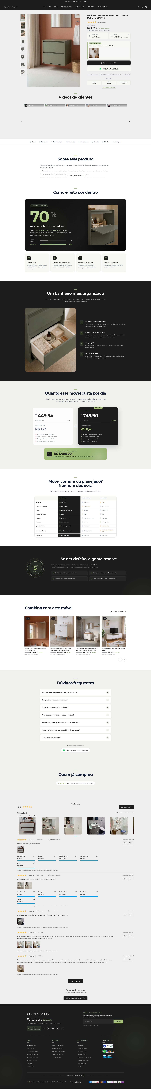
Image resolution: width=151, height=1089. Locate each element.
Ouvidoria (29, 1064)
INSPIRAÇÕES (79, 6)
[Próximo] (124, 659)
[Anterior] (120, 659)
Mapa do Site (30, 1067)
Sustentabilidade (82, 1051)
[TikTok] (57, 1028)
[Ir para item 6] (22, 57)
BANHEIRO (47, 6)
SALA (56, 6)
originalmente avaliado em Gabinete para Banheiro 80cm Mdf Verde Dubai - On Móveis (37, 974)
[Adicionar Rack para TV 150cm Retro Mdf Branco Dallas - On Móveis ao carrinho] (123, 644)
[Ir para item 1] (22, 17)
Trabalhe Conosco (57, 1057)
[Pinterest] (61, 1028)
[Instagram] (44, 1028)
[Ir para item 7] (22, 65)
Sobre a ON (81, 1045)
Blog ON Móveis (82, 1054)
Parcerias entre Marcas (58, 1051)
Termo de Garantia (32, 1060)
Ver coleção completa (117, 611)
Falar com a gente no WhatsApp (77, 750)
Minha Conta (30, 1048)
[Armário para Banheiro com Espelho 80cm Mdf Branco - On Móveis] (36, 631)
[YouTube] (53, 1028)
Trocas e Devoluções (32, 1057)
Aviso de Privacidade (83, 1060)
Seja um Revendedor (57, 1045)
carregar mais (75, 981)
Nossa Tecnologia (82, 1048)
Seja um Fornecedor (57, 1054)
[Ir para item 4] (22, 41)
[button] (34, 121)
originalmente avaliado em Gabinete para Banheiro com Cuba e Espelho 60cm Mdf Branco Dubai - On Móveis (42, 927)
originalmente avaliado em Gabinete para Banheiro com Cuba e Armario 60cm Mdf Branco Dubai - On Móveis (42, 906)
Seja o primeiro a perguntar (75, 998)
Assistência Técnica (32, 1054)
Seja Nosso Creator (57, 1048)
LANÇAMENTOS (66, 6)
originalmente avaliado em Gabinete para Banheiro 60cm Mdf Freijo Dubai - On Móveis (37, 951)
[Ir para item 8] (22, 72)
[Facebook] (48, 1028)
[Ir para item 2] (22, 25)
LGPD (79, 1067)
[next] (129, 121)
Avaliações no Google (83, 1057)
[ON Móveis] (38, 1013)
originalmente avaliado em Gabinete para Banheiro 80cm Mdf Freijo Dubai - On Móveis (37, 870)
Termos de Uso (82, 1064)
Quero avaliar (126, 807)
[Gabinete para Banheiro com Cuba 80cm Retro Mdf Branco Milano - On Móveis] (62, 631)
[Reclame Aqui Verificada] (108, 1046)
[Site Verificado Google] (108, 1051)
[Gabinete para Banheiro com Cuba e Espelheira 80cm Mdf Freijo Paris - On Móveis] (88, 631)
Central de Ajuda (31, 1045)
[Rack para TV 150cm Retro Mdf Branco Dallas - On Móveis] (114, 631)
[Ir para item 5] (22, 49)
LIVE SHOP (91, 6)
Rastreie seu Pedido (32, 1051)
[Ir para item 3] (22, 33)
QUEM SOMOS (102, 6)
